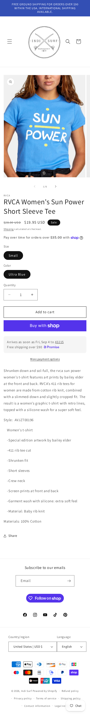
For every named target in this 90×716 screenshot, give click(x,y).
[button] (9, 41)
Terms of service (46, 698)
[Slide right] (55, 186)
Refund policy (70, 691)
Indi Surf (26, 691)
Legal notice (62, 706)
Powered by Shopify (45, 691)
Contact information (37, 706)
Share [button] (12, 535)
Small (13, 255)
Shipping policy (71, 698)
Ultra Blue (17, 274)
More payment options (45, 359)
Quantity (10, 285)
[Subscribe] (69, 581)
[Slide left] (34, 186)
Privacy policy (23, 698)
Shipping (9, 229)
